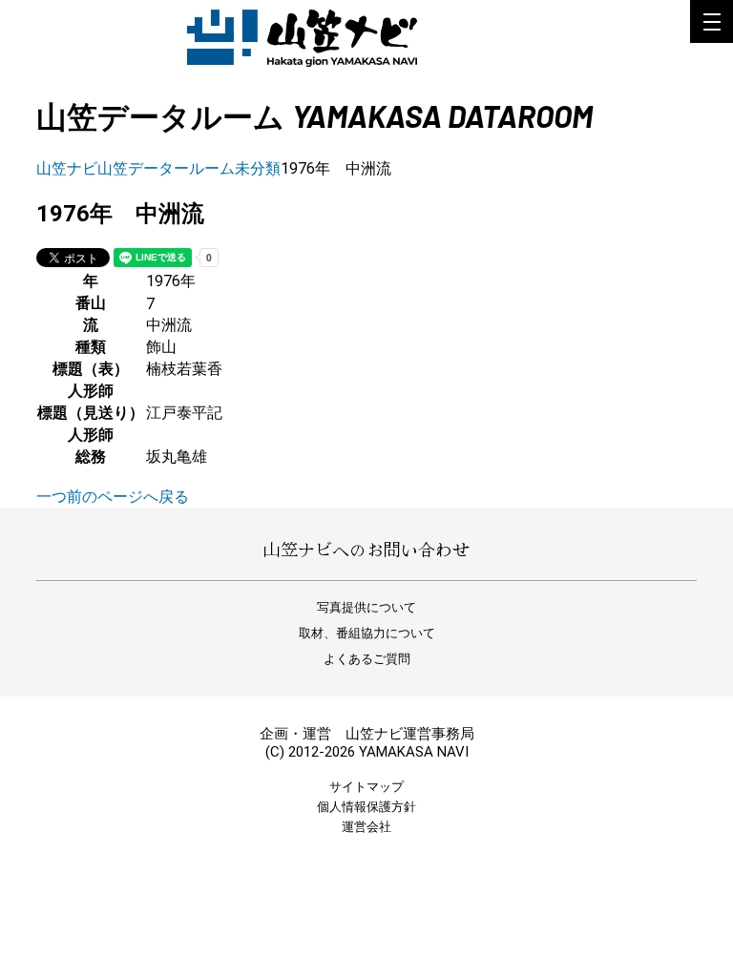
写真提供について (366, 607)
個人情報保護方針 (366, 807)
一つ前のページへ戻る (112, 497)
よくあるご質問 (367, 659)
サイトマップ (366, 787)
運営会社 (366, 827)
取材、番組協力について (367, 633)
